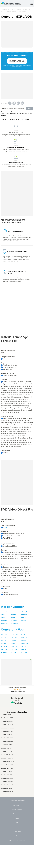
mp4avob (4, 634)
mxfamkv (24, 614)
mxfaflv (13, 614)
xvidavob (23, 649)
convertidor (12, 606)
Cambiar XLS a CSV (7, 764)
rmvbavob (4, 652)
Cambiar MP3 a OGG (7, 738)
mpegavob (4, 655)
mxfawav (14, 611)
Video (19, 9)
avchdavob (14, 634)
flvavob (3, 637)
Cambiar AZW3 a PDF (7, 754)
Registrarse (19, 66)
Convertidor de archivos (8, 9)
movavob (4, 640)
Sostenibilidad (17, 831)
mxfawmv (4, 620)
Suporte (17, 818)
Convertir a (12, 629)
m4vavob (14, 637)
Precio (17, 827)
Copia (29, 108)
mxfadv (23, 620)
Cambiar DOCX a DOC (7, 771)
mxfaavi (3, 614)
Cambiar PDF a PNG (7, 785)
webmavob (24, 643)
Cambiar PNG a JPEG (7, 761)
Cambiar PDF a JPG (7, 781)
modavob (14, 649)
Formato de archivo (17, 809)
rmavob (13, 652)
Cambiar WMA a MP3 (7, 731)
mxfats (13, 617)
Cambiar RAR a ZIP (6, 734)
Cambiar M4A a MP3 (7, 721)
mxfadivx (14, 620)
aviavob (23, 634)
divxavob (14, 646)
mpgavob (24, 652)
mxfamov (4, 617)
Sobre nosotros (17, 805)
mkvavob (24, 637)
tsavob (13, 643)
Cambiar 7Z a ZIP (6, 714)
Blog (17, 835)
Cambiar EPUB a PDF (7, 724)
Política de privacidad (17, 814)
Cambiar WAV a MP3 (7, 718)
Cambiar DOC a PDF (7, 775)
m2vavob (4, 649)
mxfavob (23, 617)
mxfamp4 (24, 611)
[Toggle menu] (31, 4)
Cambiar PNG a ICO (7, 791)
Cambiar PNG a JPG (7, 758)
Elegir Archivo (17, 61)
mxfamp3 (4, 611)
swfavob (3, 643)
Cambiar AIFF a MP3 (7, 744)
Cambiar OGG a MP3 (7, 751)
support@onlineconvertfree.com (17, 840)
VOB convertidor (11, 11)
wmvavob (4, 646)
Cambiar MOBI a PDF (7, 748)
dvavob (23, 646)
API (17, 822)
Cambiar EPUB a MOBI (7, 728)
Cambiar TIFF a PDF (7, 788)
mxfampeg (14, 623)
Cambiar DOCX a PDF (7, 778)
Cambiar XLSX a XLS (7, 768)
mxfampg (4, 623)
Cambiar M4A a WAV (7, 741)
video (5, 359)
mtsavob (13, 640)
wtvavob (13, 655)
